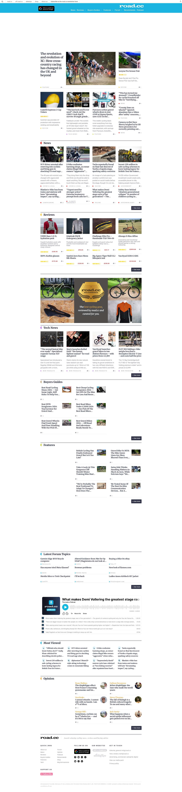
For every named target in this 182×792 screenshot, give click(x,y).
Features (43, 760)
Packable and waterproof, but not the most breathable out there (77, 243)
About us (43, 749)
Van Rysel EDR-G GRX (128, 256)
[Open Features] (112, 10)
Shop (59, 760)
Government (125, 186)
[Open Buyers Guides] (101, 10)
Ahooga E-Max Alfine (128, 236)
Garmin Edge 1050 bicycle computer (52, 560)
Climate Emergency (71, 202)
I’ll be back (79, 576)
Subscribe (47, 774)
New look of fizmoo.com (120, 567)
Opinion (60, 752)
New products (48, 371)
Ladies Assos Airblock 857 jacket (123, 576)
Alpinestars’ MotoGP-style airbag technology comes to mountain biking (78, 663)
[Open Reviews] (85, 10)
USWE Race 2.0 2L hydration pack (48, 237)
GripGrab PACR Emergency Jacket (74, 237)
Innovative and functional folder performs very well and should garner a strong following (129, 242)
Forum (59, 749)
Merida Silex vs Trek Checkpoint (55, 576)
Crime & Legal (48, 186)
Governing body (127, 202)
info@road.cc (126, 750)
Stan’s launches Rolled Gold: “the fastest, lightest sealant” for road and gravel (78, 352)
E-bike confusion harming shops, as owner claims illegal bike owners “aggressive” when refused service (77, 169)
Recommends (61, 757)
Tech (42, 762)
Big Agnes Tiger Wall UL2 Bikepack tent (103, 257)
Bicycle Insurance (63, 762)
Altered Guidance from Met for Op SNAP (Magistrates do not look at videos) (90, 561)
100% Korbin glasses (49, 256)
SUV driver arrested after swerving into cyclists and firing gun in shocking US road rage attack (51, 169)
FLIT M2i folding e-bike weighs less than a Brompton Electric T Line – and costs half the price (130, 352)
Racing (97, 186)
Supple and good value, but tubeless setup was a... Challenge (102, 243)
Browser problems (83, 567)
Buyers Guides (45, 757)
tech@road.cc (124, 754)
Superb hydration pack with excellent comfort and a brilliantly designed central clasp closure (50, 244)
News (42, 752)
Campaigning (48, 202)
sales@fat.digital (132, 757)
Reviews (43, 755)
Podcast (60, 755)
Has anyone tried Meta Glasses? (54, 567)
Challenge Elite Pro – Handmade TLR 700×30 (103, 237)
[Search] (2, 1)
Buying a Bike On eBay (119, 559)
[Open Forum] (121, 10)
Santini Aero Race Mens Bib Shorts (77, 257)
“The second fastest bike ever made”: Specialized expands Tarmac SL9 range (51, 352)
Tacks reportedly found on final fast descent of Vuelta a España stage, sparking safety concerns (103, 167)
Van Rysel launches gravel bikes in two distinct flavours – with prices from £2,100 (103, 352)
